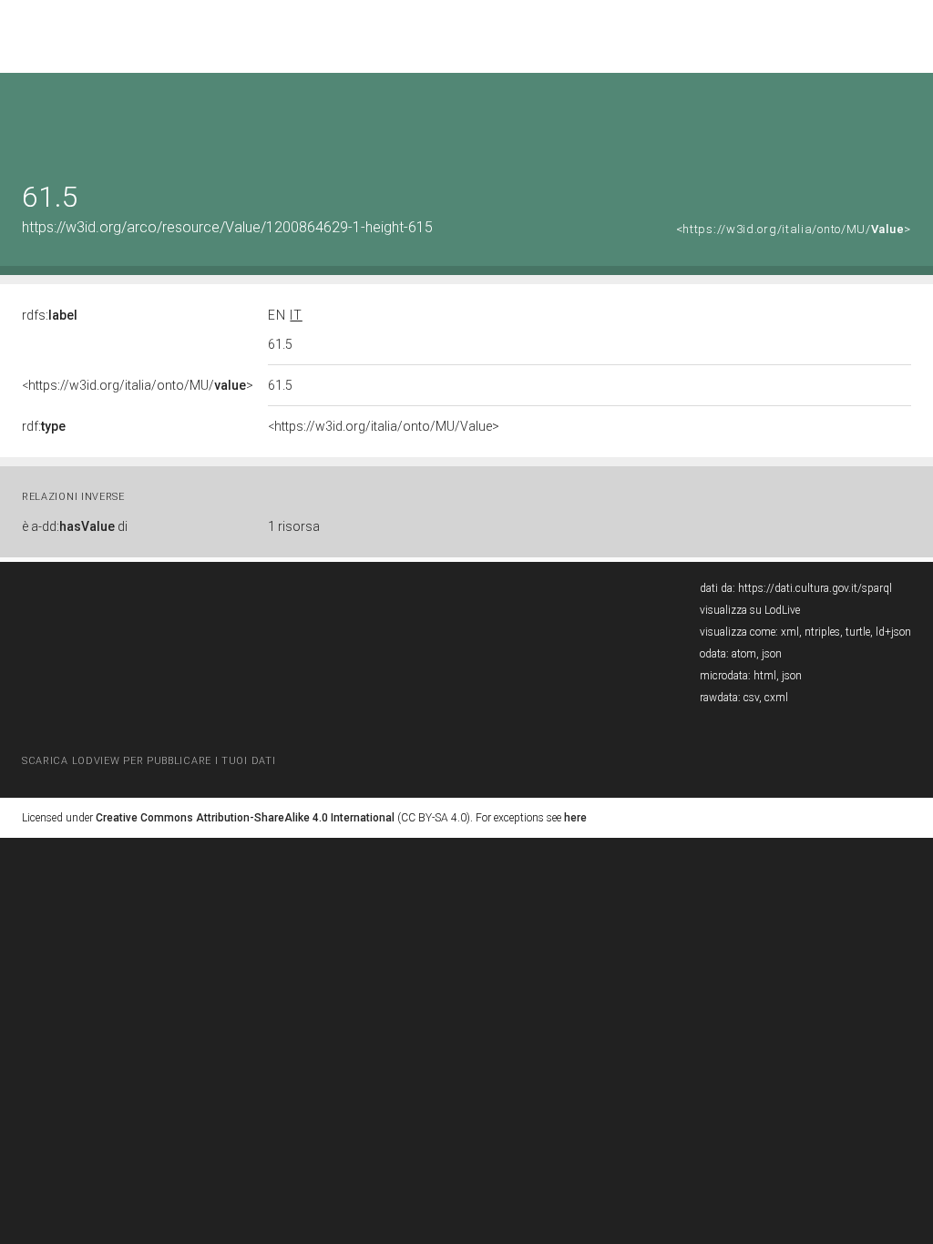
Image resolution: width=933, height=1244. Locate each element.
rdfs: (49, 315)
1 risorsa (294, 526)
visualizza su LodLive (750, 610)
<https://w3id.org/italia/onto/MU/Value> (383, 426)
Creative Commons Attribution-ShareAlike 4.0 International (245, 817)
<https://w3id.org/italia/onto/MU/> (793, 229)
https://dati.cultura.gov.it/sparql (815, 588)
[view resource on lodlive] (902, 118)
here (575, 817)
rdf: (44, 426)
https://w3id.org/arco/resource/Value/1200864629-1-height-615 (227, 227)
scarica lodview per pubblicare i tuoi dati (148, 761)
